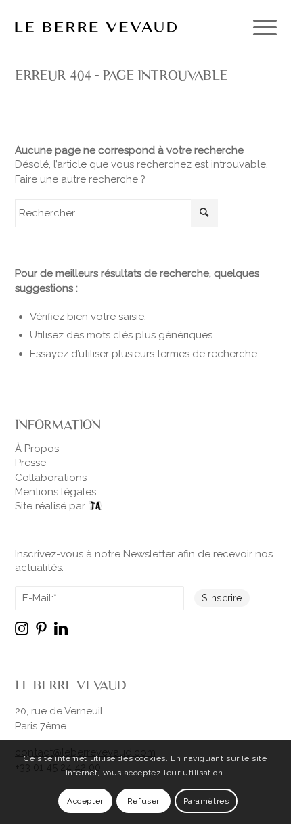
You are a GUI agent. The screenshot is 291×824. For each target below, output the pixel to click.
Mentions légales (55, 492)
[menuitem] (258, 27)
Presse (30, 463)
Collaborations (51, 478)
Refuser (143, 801)
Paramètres (206, 801)
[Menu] (258, 27)
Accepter (85, 801)
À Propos (37, 448)
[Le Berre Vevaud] (120, 27)
